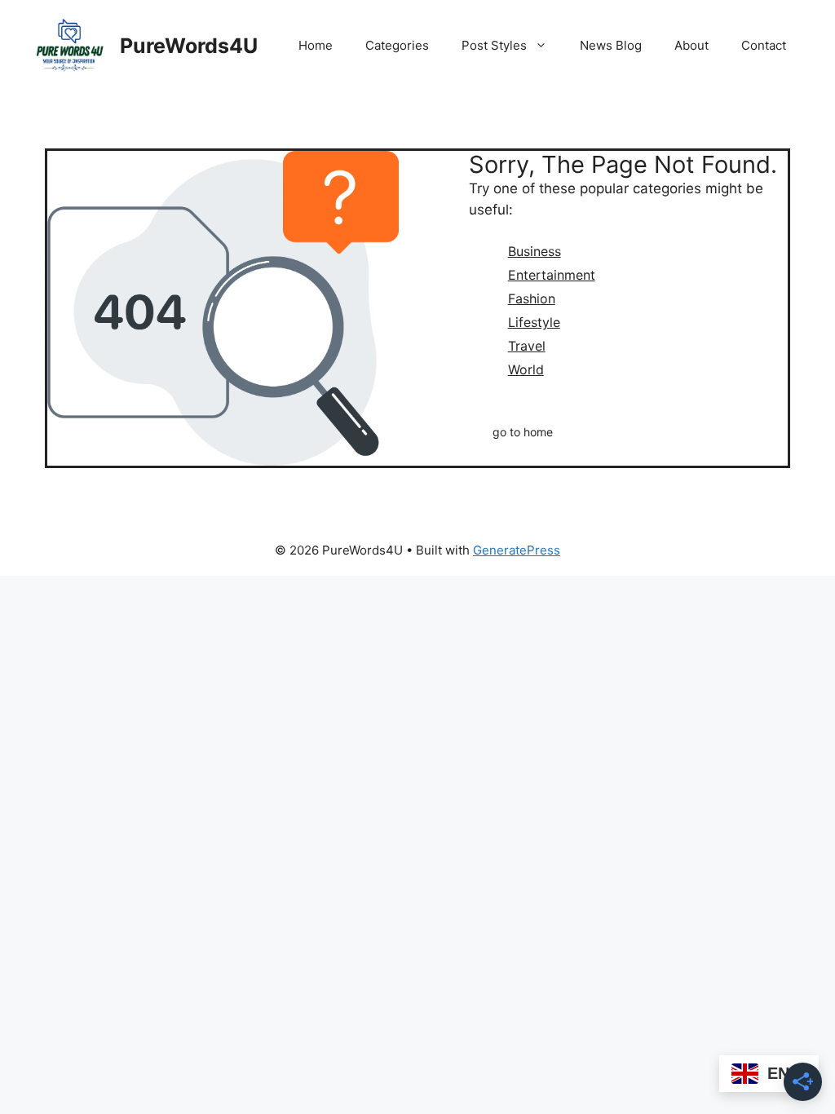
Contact (763, 45)
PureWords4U (189, 45)
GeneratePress (516, 550)
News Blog (611, 45)
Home (315, 45)
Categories (397, 45)
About (691, 45)
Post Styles (494, 45)
